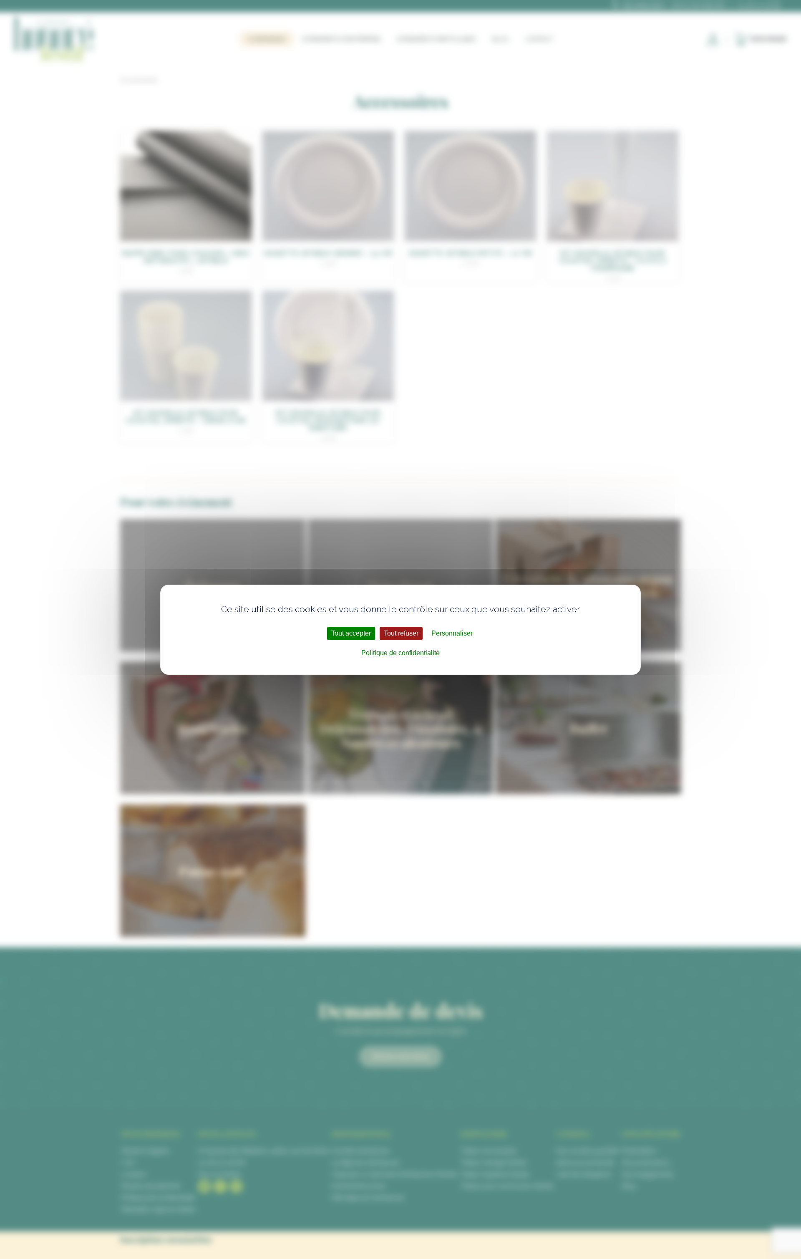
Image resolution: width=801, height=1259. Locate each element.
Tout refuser (401, 633)
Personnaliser (452, 633)
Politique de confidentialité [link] (400, 652)
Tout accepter (351, 633)
